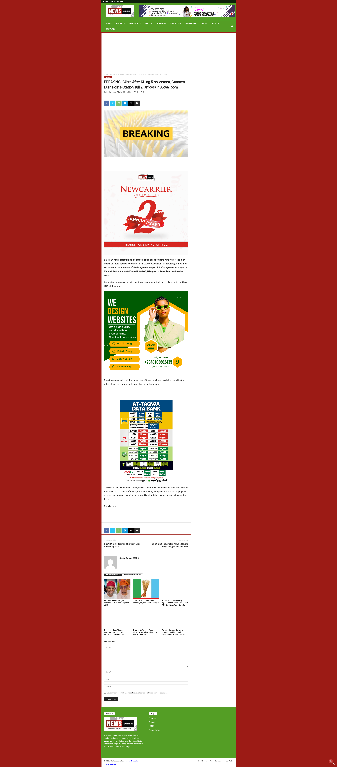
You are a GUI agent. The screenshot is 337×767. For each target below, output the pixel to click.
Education (175, 23)
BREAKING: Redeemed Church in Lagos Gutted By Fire (123, 545)
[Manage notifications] (331, 761)
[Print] (137, 103)
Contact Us (135, 23)
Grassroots (191, 23)
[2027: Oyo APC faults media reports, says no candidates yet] (146, 589)
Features (110, 29)
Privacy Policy (154, 730)
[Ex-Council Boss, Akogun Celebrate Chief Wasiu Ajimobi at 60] (117, 589)
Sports (215, 23)
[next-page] (187, 575)
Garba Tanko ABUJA (114, 92)
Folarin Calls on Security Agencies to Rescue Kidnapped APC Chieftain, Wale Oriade (175, 602)
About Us (120, 23)
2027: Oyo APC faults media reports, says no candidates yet (146, 601)
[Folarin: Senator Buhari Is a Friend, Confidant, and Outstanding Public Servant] (175, 618)
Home (106, 74)
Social (204, 23)
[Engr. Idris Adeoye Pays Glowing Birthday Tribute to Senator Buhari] (146, 618)
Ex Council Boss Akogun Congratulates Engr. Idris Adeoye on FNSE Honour (114, 632)
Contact (152, 722)
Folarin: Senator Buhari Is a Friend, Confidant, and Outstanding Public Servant (173, 632)
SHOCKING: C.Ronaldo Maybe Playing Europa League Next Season (170, 545)
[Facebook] (106, 103)
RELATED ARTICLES (113, 575)
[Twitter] (112, 103)
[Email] (131, 103)
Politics (149, 23)
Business (161, 23)
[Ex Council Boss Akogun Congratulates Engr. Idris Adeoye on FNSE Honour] (117, 618)
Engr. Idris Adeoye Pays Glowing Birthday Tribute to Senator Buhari (145, 632)
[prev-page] (184, 575)
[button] (232, 26)
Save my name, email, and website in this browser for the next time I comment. (137, 693)
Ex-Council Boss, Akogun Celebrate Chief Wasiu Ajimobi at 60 (116, 602)
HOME (109, 23)
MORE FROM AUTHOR (132, 575)
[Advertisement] (168, 51)
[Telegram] (125, 103)
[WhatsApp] (119, 103)
